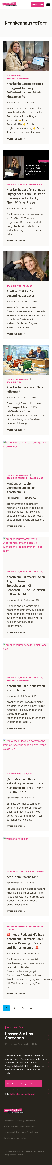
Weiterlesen (16, 139)
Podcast (27, 286)
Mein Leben (12, 872)
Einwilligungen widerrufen (15, 1138)
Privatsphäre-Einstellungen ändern (19, 1126)
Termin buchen (37, 4)
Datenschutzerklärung (14, 1120)
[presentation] (26, 56)
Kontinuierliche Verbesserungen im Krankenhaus (21, 488)
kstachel (15, 102)
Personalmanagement (19, 78)
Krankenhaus (14, 76)
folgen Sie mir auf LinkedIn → (24, 1094)
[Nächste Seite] (39, 1008)
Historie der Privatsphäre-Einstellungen (21, 1132)
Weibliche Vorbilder (22, 877)
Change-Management (18, 379)
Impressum (30, 1120)
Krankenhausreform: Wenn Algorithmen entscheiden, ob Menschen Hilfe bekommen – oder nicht (26, 585)
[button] (48, 4)
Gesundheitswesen (17, 184)
